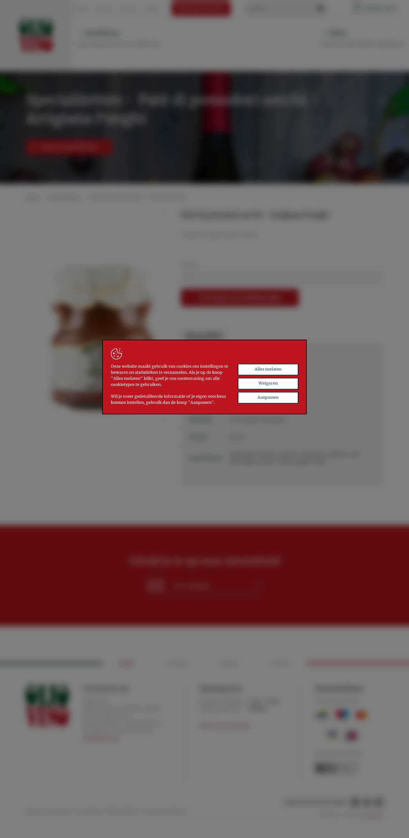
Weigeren (268, 383)
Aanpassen (268, 397)
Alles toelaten (268, 369)
